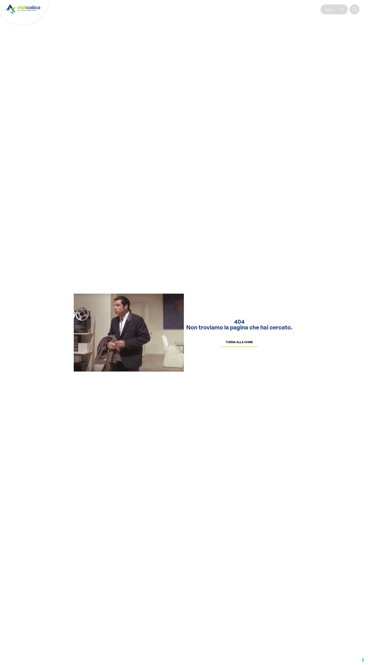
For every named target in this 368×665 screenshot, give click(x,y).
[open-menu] (354, 9)
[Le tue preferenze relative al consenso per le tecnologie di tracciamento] (363, 660)
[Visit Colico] (22, 9)
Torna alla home (239, 342)
